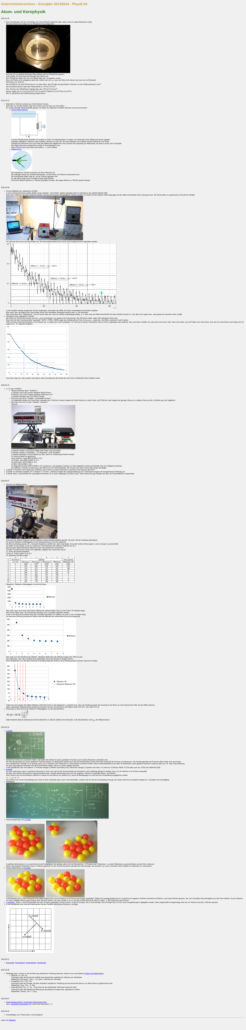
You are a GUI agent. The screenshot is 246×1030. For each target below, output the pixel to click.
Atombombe (41, 963)
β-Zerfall (9, 769)
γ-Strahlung (10, 902)
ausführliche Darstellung (20, 1004)
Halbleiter (12, 1020)
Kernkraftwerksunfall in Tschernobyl (19, 1002)
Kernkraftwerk (31, 963)
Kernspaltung (20, 963)
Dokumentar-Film (40, 1002)
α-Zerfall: (27, 820)
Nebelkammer (16, 149)
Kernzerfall (10, 963)
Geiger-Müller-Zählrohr (19, 110)
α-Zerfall (9, 731)
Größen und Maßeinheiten (94, 973)
